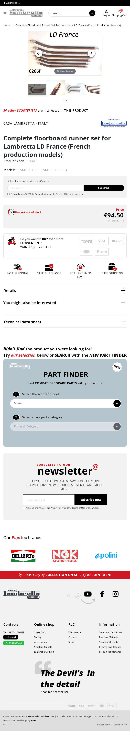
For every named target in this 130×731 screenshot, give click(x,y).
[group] (23, 556)
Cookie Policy (120, 724)
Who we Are (74, 632)
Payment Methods (108, 637)
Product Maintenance (110, 651)
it (10, 724)
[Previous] (38, 53)
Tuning (37, 637)
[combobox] (69, 13)
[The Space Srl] (33, 720)
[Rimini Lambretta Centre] (26, 13)
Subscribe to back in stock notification (28, 181)
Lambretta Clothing (44, 651)
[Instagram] (115, 594)
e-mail (12, 637)
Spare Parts (40, 632)
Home (7, 25)
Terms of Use (62, 194)
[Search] (92, 13)
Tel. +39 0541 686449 (13, 632)
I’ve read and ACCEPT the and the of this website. (47, 194)
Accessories (40, 642)
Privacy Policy (41, 194)
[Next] (91, 53)
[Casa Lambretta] (114, 123)
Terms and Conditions (110, 632)
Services (72, 642)
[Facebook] (102, 594)
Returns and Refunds (110, 646)
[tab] (65, 290)
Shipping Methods (108, 642)
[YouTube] (88, 594)
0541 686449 (15, 643)
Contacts (73, 637)
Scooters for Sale (43, 646)
